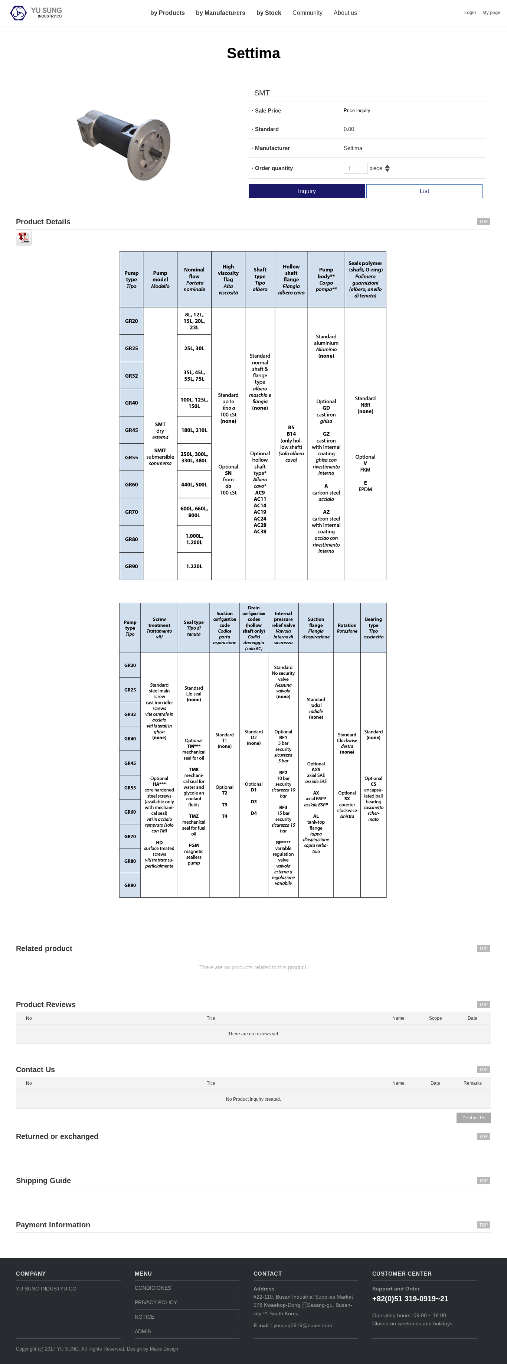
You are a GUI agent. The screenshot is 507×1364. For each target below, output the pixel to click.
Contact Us (473, 1118)
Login (470, 12)
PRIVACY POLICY (156, 1302)
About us (345, 13)
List (424, 191)
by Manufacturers (220, 13)
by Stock (268, 13)
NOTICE (144, 1317)
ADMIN (143, 1331)
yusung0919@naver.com (302, 1325)
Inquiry (307, 191)
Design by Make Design (152, 1349)
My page (491, 12)
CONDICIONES (153, 1288)
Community (307, 13)
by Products (167, 13)
